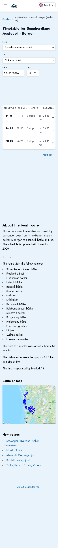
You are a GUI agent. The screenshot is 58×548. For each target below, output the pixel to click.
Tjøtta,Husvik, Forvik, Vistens (23, 465)
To (3, 54)
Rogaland (6, 19)
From (4, 41)
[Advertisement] (29, 92)
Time (29, 67)
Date (4, 67)
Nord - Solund (14, 450)
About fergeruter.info (28, 487)
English (47, 5)
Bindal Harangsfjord (18, 460)
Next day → (49, 155)
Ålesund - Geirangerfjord (21, 455)
